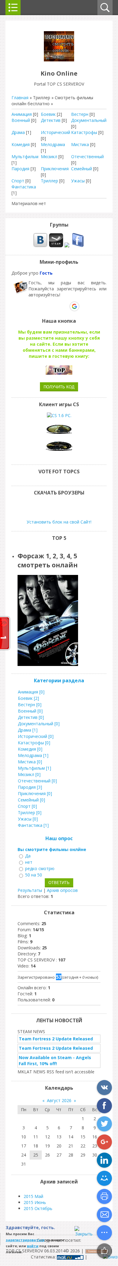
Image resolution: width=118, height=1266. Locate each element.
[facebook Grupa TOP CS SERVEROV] (77, 246)
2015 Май (33, 1196)
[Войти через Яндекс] (63, 306)
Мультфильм (24, 156)
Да (28, 856)
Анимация (21, 114)
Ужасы (78, 181)
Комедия (20, 144)
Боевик (48, 114)
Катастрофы (84, 132)
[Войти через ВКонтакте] (43, 306)
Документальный (89, 120)
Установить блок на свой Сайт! (59, 522)
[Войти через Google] (74, 306)
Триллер (49, 181)
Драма (18, 132)
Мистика (80, 144)
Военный (20, 120)
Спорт (17, 181)
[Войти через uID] (33, 306)
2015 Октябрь (38, 1208)
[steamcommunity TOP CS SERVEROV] (56, 246)
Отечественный (87, 156)
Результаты (30, 890)
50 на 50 (33, 875)
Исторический (55, 132)
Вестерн (79, 114)
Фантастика (23, 187)
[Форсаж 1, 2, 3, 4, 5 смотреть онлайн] (49, 664)
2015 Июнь (35, 1202)
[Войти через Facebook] (53, 306)
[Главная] (59, 60)
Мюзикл (49, 156)
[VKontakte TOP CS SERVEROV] (40, 246)
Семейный (81, 168)
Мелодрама (53, 144)
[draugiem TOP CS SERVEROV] (66, 246)
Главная (19, 97)
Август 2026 (59, 1100)
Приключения (55, 168)
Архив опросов (62, 890)
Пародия (20, 168)
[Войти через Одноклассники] (85, 306)
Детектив (51, 120)
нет (28, 862)
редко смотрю (39, 868)
